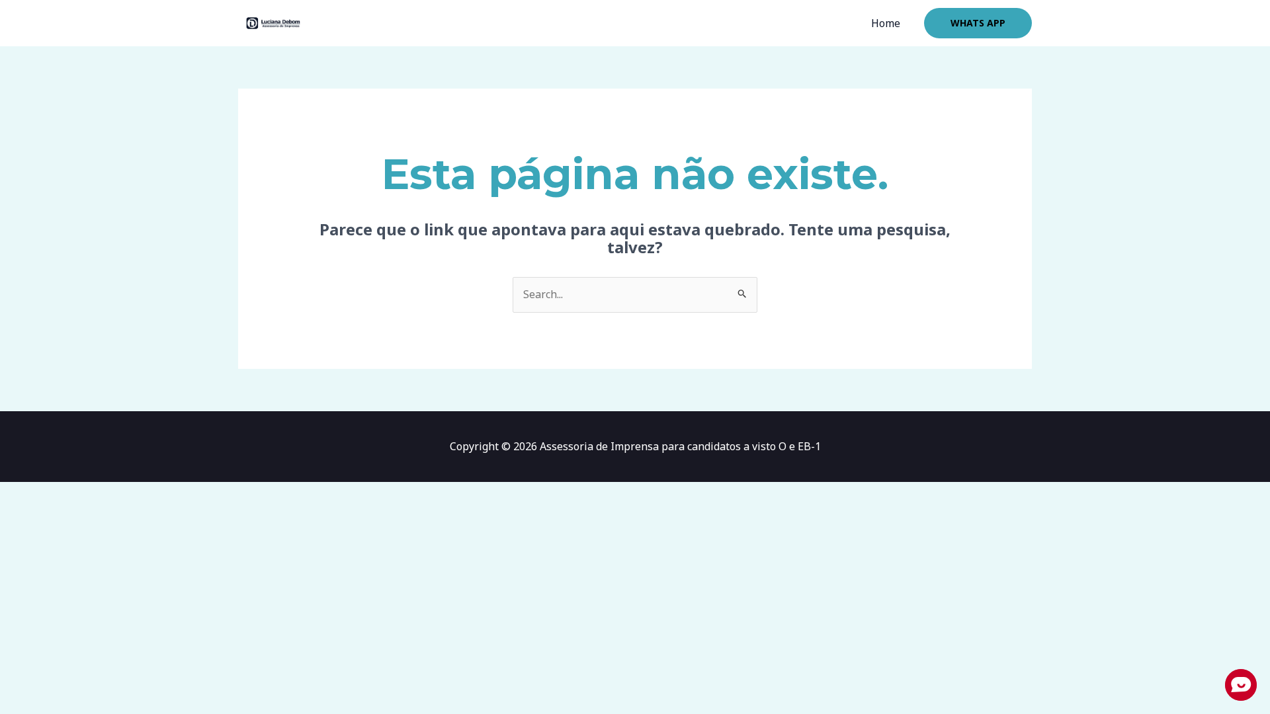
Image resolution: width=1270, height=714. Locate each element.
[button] (978, 23)
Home (885, 23)
